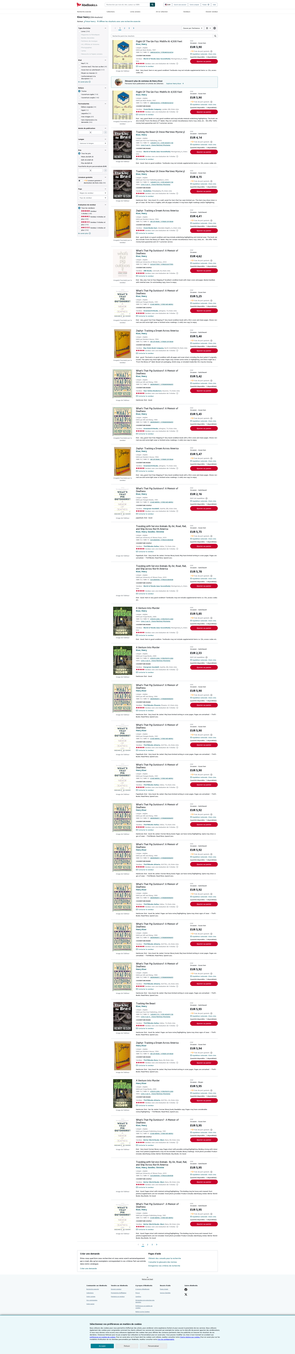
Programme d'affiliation (118, 1293)
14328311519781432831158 (161, 143)
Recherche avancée (84, 12)
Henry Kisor (141, 691)
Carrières (138, 1296)
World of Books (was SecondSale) (156, 59)
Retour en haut (147, 1279)
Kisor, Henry (141, 44)
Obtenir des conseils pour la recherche (164, 1258)
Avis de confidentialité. (166, 1339)
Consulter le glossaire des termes (162, 1262)
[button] (115, 28)
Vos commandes (91, 1300)
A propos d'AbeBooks (142, 1289)
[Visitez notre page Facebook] (185, 1290)
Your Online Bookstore (152, 391)
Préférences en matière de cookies (144, 1307)
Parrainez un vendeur (118, 1296)
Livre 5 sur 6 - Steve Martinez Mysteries (155, 145)
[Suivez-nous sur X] (185, 1295)
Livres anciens (135, 12)
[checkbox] (79, 31)
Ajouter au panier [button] (204, 61)
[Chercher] (152, 5)
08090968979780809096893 (161, 384)
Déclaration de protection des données (145, 1301)
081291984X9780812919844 (161, 221)
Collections (111, 12)
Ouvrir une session (180, 5)
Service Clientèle (165, 1293)
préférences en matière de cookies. (103, 1337)
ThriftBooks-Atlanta (151, 745)
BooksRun (147, 191)
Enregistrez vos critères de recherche (164, 1265)
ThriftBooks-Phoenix (151, 705)
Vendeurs (186, 12)
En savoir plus (83, 82)
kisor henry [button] (91, 21)
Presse (138, 1293)
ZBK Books (147, 271)
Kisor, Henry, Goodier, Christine (150, 1167)
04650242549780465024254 (161, 52)
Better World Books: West (153, 1140)
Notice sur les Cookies (143, 1311)
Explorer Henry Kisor (173, 83)
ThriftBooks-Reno (150, 1060)
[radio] (79, 94)
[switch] (80, 180)
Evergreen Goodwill (151, 508)
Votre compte (194, 5)
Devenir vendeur (212, 12)
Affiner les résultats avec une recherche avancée (119, 21)
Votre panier (90, 1304)
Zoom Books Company (152, 109)
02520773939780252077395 (161, 264)
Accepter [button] (102, 1346)
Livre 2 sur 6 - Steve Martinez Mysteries (155, 621)
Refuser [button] (127, 1346)
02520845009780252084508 (161, 540)
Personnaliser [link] (153, 1346)
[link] (214, 28)
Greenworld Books (150, 311)
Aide (214, 5)
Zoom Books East (150, 228)
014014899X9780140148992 (161, 304)
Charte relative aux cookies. (190, 1337)
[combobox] (127, 5)
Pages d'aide (164, 1289)
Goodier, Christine (156, 532)
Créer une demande (88, 1268)
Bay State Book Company (153, 348)
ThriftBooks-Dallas (151, 546)
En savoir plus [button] (83, 233)
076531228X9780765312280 (161, 619)
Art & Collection (162, 12)
